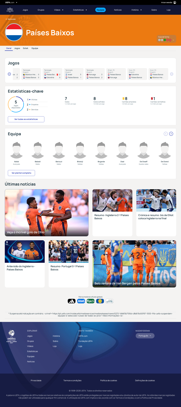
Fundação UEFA (85, 341)
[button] (59, 10)
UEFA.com (83, 336)
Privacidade (36, 380)
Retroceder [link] (12, 19)
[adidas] (72, 301)
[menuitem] (27, 10)
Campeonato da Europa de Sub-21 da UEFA (10, 10)
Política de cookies (108, 380)
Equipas (30, 356)
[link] (25, 10)
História (56, 336)
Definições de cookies (145, 380)
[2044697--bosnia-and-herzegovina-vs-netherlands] (31, 74)
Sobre (55, 341)
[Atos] (81, 301)
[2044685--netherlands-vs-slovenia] (52, 74)
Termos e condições (72, 380)
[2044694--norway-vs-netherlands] (95, 74)
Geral (8, 48)
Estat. (26, 48)
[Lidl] (100, 301)
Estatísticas (32, 351)
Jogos (17, 48)
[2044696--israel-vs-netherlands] (73, 74)
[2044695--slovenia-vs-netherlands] (137, 74)
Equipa (35, 48)
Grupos (30, 341)
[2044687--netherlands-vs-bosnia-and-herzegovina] (158, 74)
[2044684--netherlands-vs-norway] (116, 74)
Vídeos (30, 346)
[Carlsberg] (91, 301)
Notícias (31, 361)
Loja (55, 346)
